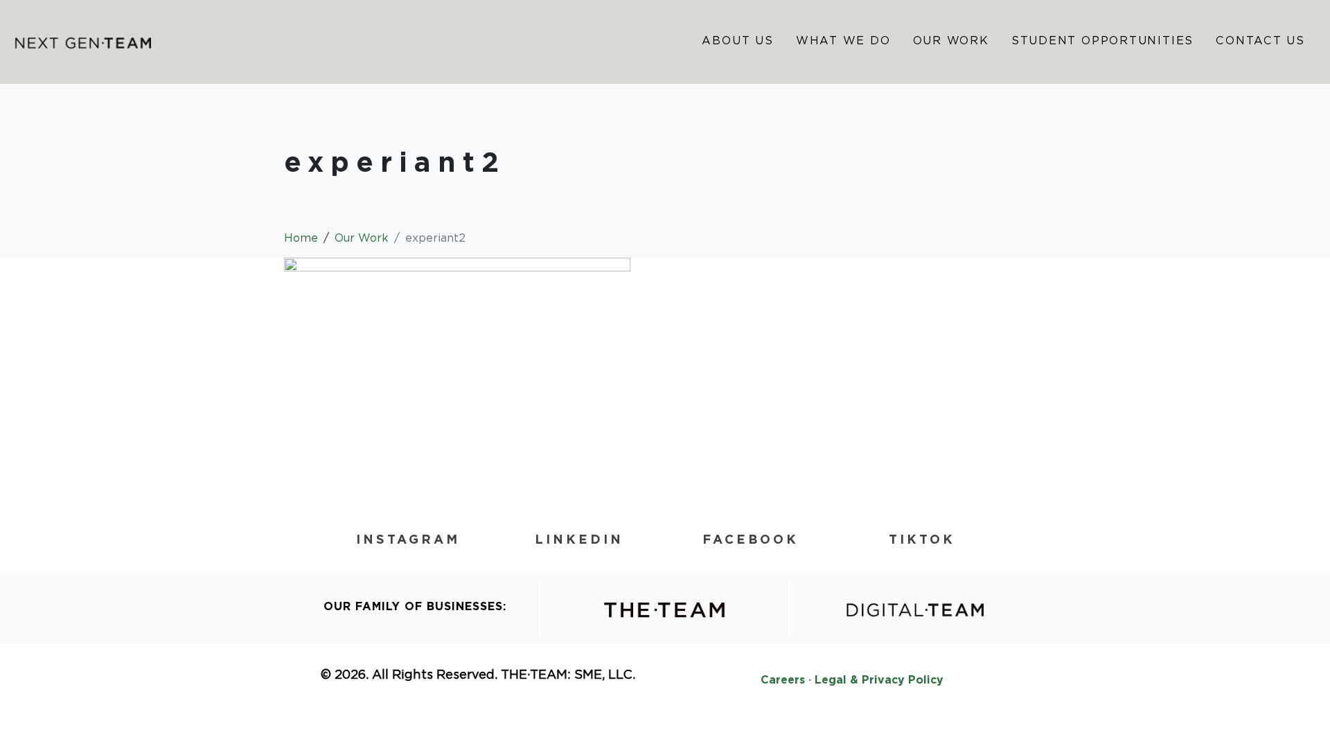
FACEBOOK (750, 539)
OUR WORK (951, 40)
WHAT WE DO (843, 40)
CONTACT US (1260, 40)
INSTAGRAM (408, 539)
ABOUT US (737, 40)
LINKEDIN (579, 539)
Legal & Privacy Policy (879, 679)
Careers (783, 679)
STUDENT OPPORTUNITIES (1102, 40)
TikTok (922, 539)
